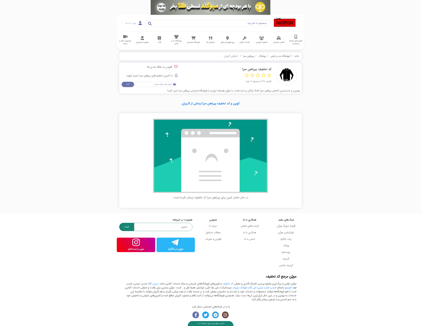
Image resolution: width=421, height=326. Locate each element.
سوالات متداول (213, 232)
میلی (260, 288)
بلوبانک (243, 288)
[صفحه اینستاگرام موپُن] (225, 315)
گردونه (286, 259)
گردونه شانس (286, 265)
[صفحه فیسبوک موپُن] (196, 315)
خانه (297, 56)
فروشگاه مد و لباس (280, 56)
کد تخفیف (227, 284)
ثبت (127, 84)
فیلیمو (288, 288)
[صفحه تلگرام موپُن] (215, 315)
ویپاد (235, 288)
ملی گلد (252, 288)
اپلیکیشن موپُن (286, 232)
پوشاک (262, 56)
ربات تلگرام (286, 239)
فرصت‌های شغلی (250, 226)
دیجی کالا (154, 284)
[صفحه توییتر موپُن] (205, 315)
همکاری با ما (249, 232)
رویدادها (286, 252)
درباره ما (213, 226)
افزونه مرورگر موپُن (286, 226)
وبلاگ (286, 246)
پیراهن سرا (248, 56)
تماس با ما (249, 239)
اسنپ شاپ (270, 288)
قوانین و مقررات (213, 239)
